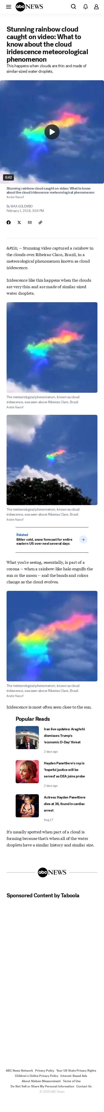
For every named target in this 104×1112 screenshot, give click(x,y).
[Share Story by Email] (30, 222)
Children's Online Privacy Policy (36, 1076)
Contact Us (84, 1086)
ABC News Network (19, 1071)
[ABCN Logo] (29, 7)
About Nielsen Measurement (41, 1081)
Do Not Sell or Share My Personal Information (42, 1086)
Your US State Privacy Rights (76, 1071)
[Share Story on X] (19, 222)
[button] (8, 6)
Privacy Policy (44, 1071)
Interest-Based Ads (73, 1076)
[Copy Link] (40, 222)
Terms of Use (72, 1081)
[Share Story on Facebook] (8, 222)
